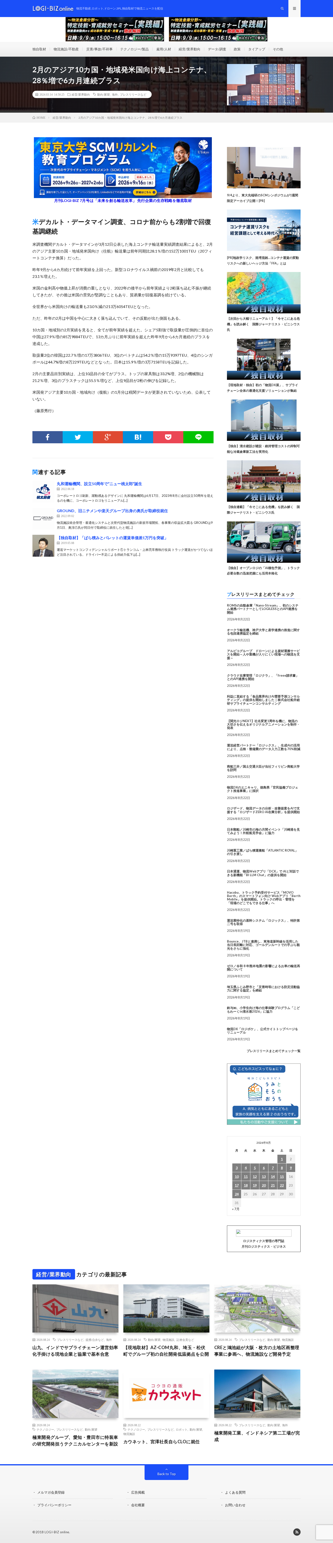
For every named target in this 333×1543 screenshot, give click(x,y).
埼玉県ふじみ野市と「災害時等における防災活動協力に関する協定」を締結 (263, 988)
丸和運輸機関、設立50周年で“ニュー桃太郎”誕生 (99, 483)
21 (273, 1185)
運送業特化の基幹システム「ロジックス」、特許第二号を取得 (263, 922)
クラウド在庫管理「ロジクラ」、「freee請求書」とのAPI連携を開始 (263, 677)
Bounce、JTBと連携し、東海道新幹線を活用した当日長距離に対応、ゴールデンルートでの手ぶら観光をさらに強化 (263, 944)
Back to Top (166, 1474)
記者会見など (185, 1339)
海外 (115, 94)
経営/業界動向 (189, 49)
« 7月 (236, 1209)
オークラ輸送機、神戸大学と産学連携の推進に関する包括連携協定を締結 (263, 631)
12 (255, 1176)
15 (282, 1176)
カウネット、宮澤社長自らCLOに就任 (161, 1441)
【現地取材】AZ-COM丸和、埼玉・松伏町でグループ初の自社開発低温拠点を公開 (166, 1351)
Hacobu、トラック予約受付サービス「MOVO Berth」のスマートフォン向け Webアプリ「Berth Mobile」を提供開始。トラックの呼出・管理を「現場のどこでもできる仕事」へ (264, 897)
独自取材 (39, 49)
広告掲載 (138, 1492)
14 (273, 1176)
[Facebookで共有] (47, 437)
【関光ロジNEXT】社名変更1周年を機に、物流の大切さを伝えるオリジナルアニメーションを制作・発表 (263, 724)
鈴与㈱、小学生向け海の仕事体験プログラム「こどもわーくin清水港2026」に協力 (263, 1009)
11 (246, 1176)
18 (246, 1185)
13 (264, 1176)
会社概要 (138, 1505)
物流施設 (168, 1339)
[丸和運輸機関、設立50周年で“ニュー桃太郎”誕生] (43, 492)
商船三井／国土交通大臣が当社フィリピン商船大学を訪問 (263, 768)
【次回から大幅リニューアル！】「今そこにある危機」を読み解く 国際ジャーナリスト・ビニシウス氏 (263, 324)
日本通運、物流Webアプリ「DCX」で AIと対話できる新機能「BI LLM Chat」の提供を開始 (263, 873)
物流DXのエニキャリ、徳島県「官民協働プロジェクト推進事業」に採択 (262, 789)
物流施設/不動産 (66, 49)
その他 (278, 49)
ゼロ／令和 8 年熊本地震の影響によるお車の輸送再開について (263, 967)
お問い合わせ (235, 1505)
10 (237, 1176)
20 (264, 1185)
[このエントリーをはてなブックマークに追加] (138, 437)
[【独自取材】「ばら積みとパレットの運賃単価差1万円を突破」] (43, 546)
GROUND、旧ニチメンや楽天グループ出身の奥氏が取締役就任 (112, 510)
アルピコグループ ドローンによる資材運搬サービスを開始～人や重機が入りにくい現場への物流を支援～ (263, 654)
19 (255, 1185)
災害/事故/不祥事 (99, 49)
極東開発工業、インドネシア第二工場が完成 (257, 1436)
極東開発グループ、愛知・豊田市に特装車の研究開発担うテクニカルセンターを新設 (75, 1440)
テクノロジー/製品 (134, 49)
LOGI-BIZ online (57, 1532)
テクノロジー (45, 1429)
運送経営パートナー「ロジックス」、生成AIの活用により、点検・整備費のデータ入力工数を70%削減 (263, 747)
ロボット (181, 1429)
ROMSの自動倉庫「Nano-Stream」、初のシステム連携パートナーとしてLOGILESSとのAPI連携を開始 (262, 608)
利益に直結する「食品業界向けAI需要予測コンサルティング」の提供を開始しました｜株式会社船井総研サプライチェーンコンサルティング (263, 699)
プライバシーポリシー (54, 1505)
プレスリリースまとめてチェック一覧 (274, 1051)
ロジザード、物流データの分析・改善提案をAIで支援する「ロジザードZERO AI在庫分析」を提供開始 (263, 810)
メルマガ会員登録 (51, 1492)
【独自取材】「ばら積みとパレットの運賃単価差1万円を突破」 (112, 537)
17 (237, 1185)
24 (237, 1194)
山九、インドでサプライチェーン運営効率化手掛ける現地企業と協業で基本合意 (75, 1351)
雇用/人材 (163, 49)
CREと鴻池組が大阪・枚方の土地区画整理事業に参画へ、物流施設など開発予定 (256, 1351)
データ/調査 (217, 49)
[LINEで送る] (198, 437)
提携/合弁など (95, 1339)
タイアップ (256, 49)
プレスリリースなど (133, 94)
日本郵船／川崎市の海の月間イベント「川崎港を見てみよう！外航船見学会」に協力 (263, 831)
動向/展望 (103, 94)
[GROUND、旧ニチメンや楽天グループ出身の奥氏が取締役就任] (43, 519)
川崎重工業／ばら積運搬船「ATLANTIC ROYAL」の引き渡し (262, 852)
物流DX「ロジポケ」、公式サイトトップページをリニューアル (262, 1030)
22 (282, 1185)
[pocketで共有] (168, 437)
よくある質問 (235, 1492)
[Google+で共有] (108, 437)
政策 (237, 49)
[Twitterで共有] (78, 437)
